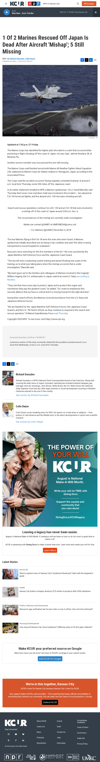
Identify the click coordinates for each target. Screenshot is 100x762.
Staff (59, 727)
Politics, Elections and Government (34, 606)
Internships (61, 743)
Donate (90, 3)
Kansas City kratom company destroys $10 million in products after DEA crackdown (55, 591)
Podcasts (40, 738)
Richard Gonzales (17, 59)
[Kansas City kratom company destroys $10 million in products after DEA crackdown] (10, 592)
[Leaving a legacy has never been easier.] (50, 479)
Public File (81, 738)
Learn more (50, 550)
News (39, 732)
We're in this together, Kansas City (50, 684)
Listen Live (41, 727)
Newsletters (41, 743)
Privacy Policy (82, 744)
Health (22, 588)
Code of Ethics (82, 727)
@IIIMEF (46, 224)
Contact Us (61, 732)
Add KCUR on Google (50, 658)
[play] (7, 12)
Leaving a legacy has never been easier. (50, 532)
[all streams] (96, 12)
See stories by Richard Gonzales (32, 395)
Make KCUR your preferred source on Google (50, 648)
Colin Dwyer (30, 59)
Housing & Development (29, 624)
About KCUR (41, 721)
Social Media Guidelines (82, 721)
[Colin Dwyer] (7, 410)
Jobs (59, 738)
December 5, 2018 (62, 230)
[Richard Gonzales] (7, 378)
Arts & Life (24, 570)
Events (59, 721)
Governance (81, 733)
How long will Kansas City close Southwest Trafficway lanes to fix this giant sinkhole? (56, 627)
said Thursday (61, 313)
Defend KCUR (50, 702)
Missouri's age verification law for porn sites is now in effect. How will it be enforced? (56, 609)
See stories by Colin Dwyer (29, 421)
